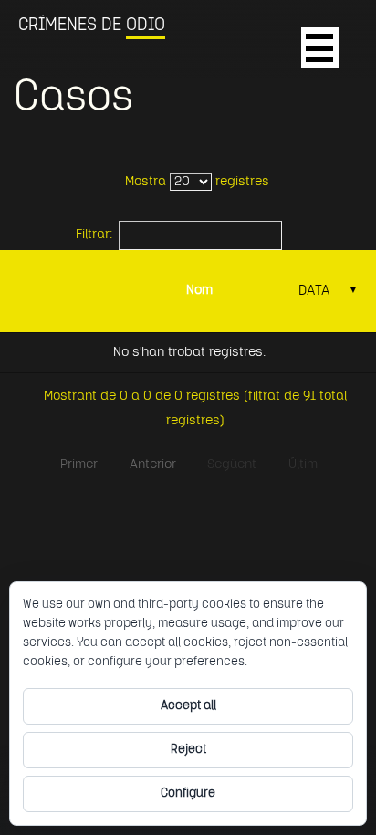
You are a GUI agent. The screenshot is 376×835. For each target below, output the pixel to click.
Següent (231, 465)
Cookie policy (288, 662)
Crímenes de (91, 25)
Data (328, 291)
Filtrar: (94, 235)
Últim (303, 465)
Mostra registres (197, 182)
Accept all (188, 706)
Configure (188, 793)
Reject (188, 750)
